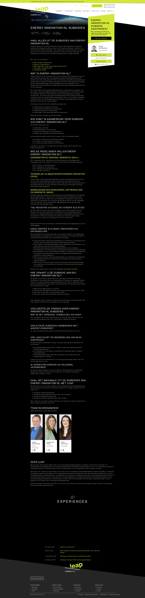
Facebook (99, 587)
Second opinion (101, 61)
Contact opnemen (37, 578)
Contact (110, 11)
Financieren (68, 11)
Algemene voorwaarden (91, 594)
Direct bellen (102, 55)
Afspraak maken (97, 5)
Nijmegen (34, 587)
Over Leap (95, 11)
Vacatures (56, 590)
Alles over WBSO (58, 589)
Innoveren (78, 11)
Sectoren (86, 11)
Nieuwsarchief (57, 587)
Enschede (34, 589)
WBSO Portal (84, 5)
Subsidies (59, 11)
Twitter (98, 590)
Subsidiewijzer (109, 5)
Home (33, 20)
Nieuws (103, 11)
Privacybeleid (103, 594)
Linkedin (98, 589)
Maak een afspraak (101, 38)
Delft (33, 590)
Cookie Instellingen (114, 594)
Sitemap (80, 594)
